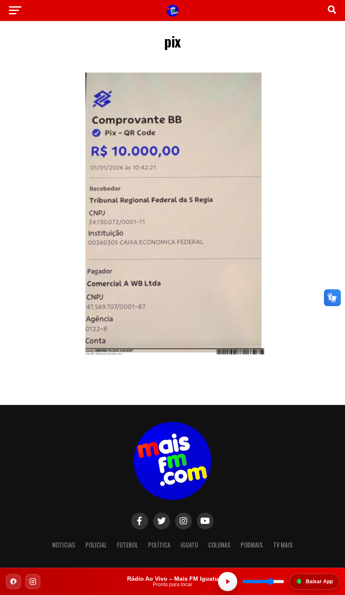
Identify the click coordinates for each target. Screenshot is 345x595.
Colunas (219, 544)
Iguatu (189, 544)
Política (159, 544)
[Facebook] (13, 581)
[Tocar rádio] (227, 581)
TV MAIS (283, 544)
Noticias (63, 544)
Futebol (127, 544)
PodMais (252, 544)
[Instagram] (32, 581)
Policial (96, 544)
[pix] (172, 357)
